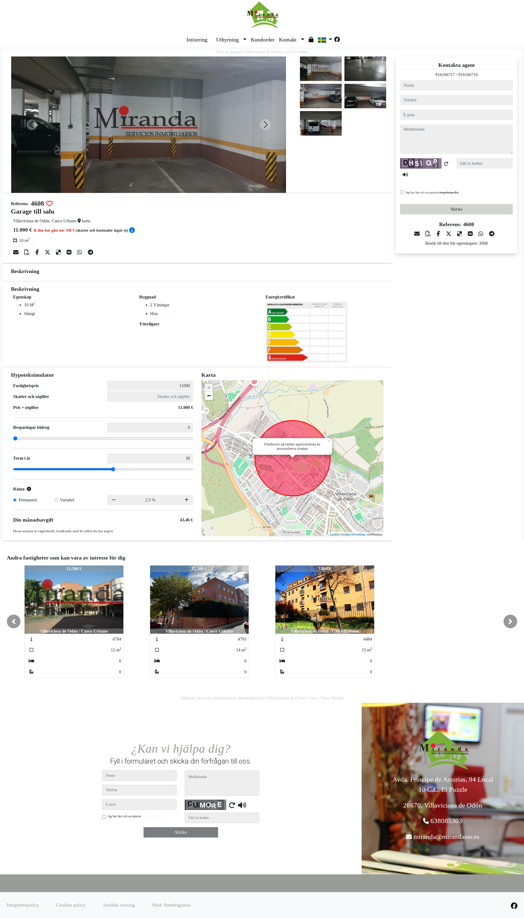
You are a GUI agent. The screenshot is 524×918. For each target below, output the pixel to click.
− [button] (209, 395)
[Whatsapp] (80, 252)
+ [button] (209, 387)
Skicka (456, 209)
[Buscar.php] (212, 35)
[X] (48, 252)
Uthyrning (227, 40)
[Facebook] (337, 40)
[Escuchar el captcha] (405, 174)
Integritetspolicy (23, 905)
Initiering (196, 40)
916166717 (445, 74)
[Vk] (70, 252)
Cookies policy (71, 905)
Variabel (67, 500)
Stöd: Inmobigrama (171, 905)
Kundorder (263, 40)
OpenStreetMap (354, 534)
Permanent (28, 500)
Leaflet (334, 534)
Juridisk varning (119, 905)
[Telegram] (90, 252)
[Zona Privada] (311, 39)
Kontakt (288, 40)
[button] (245, 39)
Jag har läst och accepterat (432, 192)
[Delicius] (59, 252)
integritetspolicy (449, 192)
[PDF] (27, 252)
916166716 (468, 74)
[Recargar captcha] (446, 163)
